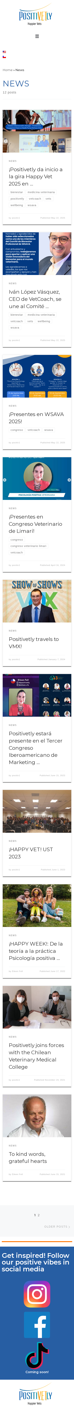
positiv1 (16, 218)
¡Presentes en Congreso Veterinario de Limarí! (35, 523)
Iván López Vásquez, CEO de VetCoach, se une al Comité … (35, 299)
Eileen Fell (17, 971)
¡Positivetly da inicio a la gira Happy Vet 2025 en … (36, 176)
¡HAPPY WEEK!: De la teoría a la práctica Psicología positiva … (36, 951)
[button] (37, 36)
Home (8, 70)
